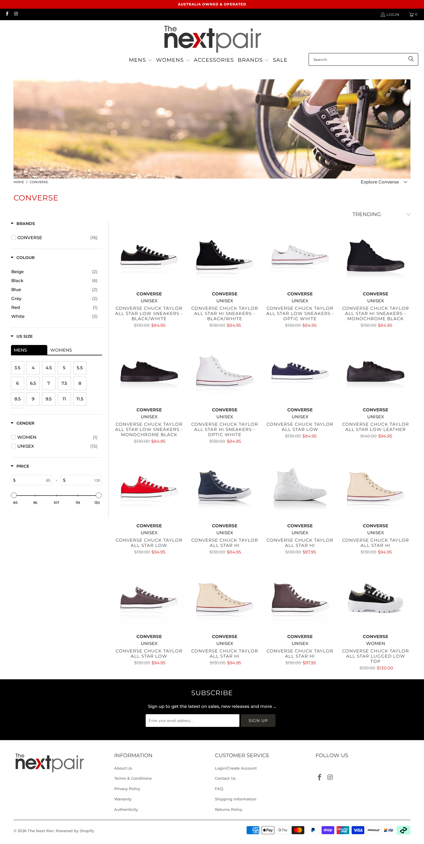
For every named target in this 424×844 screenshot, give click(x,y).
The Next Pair (41, 830)
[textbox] (34, 480)
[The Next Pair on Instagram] (15, 14)
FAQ (219, 788)
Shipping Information (235, 799)
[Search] (411, 59)
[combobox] (363, 59)
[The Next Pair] (212, 38)
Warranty (123, 799)
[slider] (14, 495)
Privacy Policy (127, 788)
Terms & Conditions (133, 778)
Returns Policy (228, 809)
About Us (123, 768)
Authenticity (126, 809)
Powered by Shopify (75, 830)
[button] (140, 60)
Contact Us (225, 778)
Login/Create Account (236, 768)
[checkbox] (57, 237)
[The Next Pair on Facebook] (6, 14)
